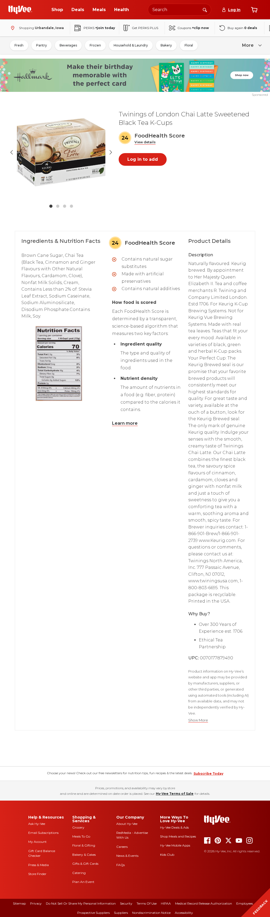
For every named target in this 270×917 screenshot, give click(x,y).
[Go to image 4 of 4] (71, 206)
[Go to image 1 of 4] (50, 206)
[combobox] (179, 10)
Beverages (68, 45)
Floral (189, 45)
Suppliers (121, 913)
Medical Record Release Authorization (203, 903)
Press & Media (38, 865)
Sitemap (19, 903)
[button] (145, 142)
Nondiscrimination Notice (151, 913)
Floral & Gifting (83, 845)
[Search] (205, 9)
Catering (79, 873)
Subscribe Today (208, 774)
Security (126, 903)
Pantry (41, 45)
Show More (198, 720)
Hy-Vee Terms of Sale (175, 794)
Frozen (95, 45)
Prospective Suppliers (93, 913)
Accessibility (184, 913)
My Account (37, 842)
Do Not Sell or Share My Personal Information (81, 903)
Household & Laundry (131, 45)
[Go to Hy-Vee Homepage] (20, 10)
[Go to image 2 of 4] (57, 206)
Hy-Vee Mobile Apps (175, 845)
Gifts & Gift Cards (85, 864)
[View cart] (254, 9)
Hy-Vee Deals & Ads (174, 827)
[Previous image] (11, 152)
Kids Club (167, 855)
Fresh (19, 45)
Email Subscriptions (43, 833)
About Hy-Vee (126, 824)
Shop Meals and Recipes (178, 836)
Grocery (78, 827)
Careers (122, 847)
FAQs (120, 865)
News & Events (127, 856)
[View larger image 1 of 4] (61, 152)
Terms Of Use (147, 903)
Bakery (166, 45)
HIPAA (166, 903)
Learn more (125, 423)
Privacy (36, 903)
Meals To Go (81, 836)
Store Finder (37, 874)
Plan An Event (83, 882)
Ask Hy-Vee (36, 824)
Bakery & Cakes (84, 855)
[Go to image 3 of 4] (64, 206)
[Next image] (111, 152)
